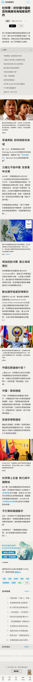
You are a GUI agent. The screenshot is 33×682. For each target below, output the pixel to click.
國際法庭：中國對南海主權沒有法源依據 (19, 635)
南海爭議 (6, 493)
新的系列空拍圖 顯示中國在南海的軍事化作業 (20, 616)
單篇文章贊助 (8, 552)
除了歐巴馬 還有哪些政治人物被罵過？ (20, 607)
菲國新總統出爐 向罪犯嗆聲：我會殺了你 (20, 640)
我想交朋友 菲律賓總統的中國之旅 (20, 630)
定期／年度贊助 (9, 557)
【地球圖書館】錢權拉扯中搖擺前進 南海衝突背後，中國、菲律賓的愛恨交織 (19, 621)
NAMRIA (7, 254)
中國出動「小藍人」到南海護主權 (19, 598)
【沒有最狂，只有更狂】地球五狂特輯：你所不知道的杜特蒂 (19, 612)
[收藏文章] (26, 21)
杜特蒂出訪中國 (8, 501)
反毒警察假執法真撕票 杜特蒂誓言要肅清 (20, 602)
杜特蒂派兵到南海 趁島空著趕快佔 (20, 626)
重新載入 (16, 671)
